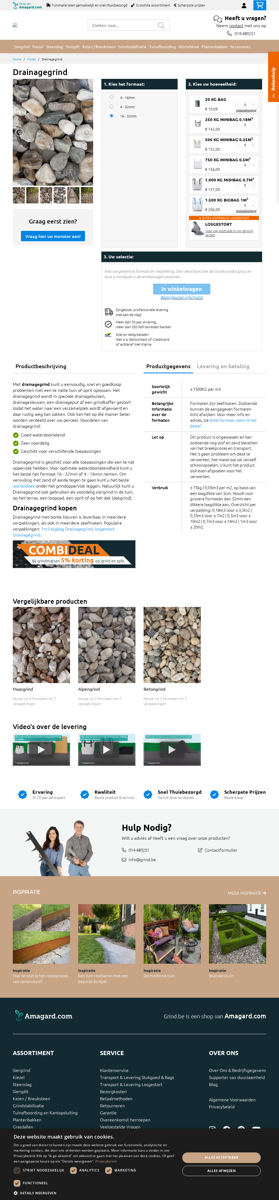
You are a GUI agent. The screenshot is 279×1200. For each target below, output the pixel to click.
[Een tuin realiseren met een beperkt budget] (106, 934)
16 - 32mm (128, 116)
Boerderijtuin (221, 975)
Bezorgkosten (113, 1091)
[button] (94, 1193)
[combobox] (120, 25)
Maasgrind (23, 689)
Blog (213, 1084)
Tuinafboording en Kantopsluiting (45, 1112)
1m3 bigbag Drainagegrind (67, 529)
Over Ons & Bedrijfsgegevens (237, 1070)
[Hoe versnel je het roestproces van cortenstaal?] (41, 934)
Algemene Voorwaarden (232, 1099)
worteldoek (24, 486)
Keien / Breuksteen (31, 1098)
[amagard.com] (74, 1016)
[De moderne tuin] (172, 934)
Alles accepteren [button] (221, 1157)
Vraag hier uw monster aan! (53, 236)
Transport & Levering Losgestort (131, 1084)
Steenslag (22, 1084)
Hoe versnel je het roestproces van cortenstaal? (40, 978)
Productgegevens (168, 366)
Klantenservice (114, 1070)
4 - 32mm (127, 106)
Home (17, 59)
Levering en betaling (223, 366)
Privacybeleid (222, 1106)
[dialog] (139, 1164)
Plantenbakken (27, 1120)
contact (236, 25)
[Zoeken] (161, 25)
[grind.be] (15, 25)
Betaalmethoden (116, 1098)
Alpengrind (89, 689)
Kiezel (31, 59)
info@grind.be (142, 859)
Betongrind (154, 689)
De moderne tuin (159, 975)
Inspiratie (21, 970)
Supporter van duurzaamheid (237, 1077)
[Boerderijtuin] (237, 934)
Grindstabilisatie (28, 1105)
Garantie (108, 1112)
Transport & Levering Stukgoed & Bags (137, 1077)
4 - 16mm (127, 97)
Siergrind (21, 1070)
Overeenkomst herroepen (125, 1120)
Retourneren (112, 1105)
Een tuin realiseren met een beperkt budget (103, 978)
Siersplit (20, 1091)
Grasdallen (23, 1127)
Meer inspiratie (245, 893)
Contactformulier (221, 850)
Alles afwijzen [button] (221, 1170)
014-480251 (245, 33)
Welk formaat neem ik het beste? (223, 423)
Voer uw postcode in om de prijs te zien (229, 232)
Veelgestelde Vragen (120, 1127)
